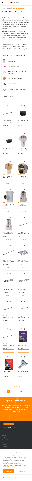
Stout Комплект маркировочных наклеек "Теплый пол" (22, 346)
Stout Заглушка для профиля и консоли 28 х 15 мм (8, 150)
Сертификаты (5, 439)
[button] (4, 174)
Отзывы (4, 437)
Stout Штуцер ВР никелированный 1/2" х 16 (8, 234)
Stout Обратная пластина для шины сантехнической (23, 261)
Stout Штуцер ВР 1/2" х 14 (7, 177)
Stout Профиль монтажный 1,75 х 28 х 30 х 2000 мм (8, 317)
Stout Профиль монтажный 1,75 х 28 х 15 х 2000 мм (23, 317)
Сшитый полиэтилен (15, 67)
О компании (5, 432)
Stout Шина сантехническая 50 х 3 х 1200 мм (23, 289)
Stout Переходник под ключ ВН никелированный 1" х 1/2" (23, 178)
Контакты (4, 446)
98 (21, 391)
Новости (4, 435)
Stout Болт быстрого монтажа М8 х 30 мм (23, 372)
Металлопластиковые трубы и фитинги (18, 72)
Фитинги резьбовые (15, 78)
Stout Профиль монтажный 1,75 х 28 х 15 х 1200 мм (8, 261)
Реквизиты (4, 444)
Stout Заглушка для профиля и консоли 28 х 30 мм (23, 122)
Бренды (4, 442)
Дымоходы (12, 61)
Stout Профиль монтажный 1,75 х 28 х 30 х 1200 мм (23, 234)
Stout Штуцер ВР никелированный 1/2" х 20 (22, 206)
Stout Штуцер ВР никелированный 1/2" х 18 (22, 150)
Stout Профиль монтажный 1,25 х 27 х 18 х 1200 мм (8, 122)
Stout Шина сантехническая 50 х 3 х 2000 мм (8, 289)
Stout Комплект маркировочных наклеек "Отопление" (7, 374)
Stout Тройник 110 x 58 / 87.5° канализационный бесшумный (8, 206)
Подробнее (21, 471)
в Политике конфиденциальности (14, 465)
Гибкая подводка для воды (17, 89)
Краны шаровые (14, 84)
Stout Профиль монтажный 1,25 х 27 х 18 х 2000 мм (8, 345)
